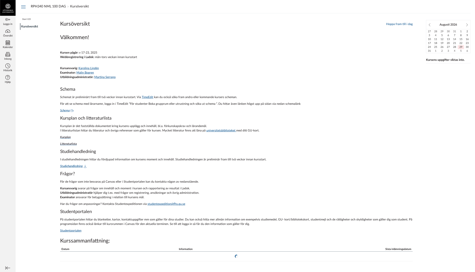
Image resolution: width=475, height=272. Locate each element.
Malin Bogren (85, 72)
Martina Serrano (105, 77)
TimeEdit (147, 97)
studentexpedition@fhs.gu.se (166, 203)
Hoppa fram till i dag (399, 24)
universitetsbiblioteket (221, 130)
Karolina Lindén (88, 68)
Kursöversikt (29, 26)
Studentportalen (70, 230)
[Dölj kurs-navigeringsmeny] (23, 6)
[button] (8, 68)
